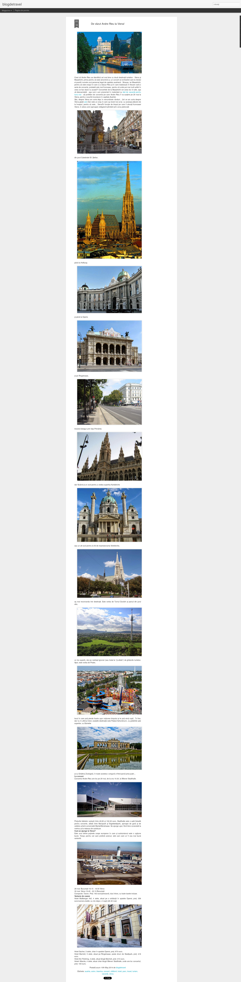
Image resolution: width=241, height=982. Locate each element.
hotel (120, 971)
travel (129, 971)
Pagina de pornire (22, 10)
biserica (100, 971)
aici (85, 102)
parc (124, 971)
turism (135, 971)
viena (111, 973)
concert (107, 971)
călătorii (114, 971)
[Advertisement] (154, 59)
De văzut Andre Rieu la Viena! (108, 23)
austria (87, 971)
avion (93, 971)
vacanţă (105, 973)
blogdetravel (121, 967)
